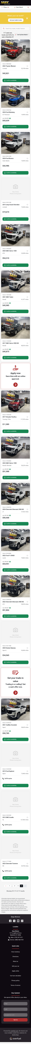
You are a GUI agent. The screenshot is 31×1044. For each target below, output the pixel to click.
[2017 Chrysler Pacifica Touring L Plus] (15, 402)
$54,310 (5, 258)
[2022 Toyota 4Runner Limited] (15, 51)
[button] (22, 2)
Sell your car (15, 966)
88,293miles (25, 345)
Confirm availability (11, 80)
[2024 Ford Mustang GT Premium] (15, 97)
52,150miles (25, 68)
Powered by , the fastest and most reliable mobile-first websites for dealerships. (15, 1033)
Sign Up (16, 1019)
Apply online (15, 971)
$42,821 (5, 73)
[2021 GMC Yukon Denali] (15, 282)
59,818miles (25, 604)
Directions (16, 956)
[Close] (27, 18)
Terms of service (15, 985)
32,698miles (25, 253)
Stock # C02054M (6, 769)
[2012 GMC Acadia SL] (15, 802)
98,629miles (25, 727)
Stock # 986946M (6, 64)
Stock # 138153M (6, 294)
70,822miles (25, 558)
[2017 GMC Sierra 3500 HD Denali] (15, 328)
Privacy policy (15, 980)
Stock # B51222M (6, 156)
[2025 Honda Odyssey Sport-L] (15, 632)
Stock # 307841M (6, 722)
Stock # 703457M (6, 414)
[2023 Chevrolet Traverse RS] (15, 848)
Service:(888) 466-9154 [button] (16, 940)
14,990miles (25, 114)
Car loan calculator (15, 975)
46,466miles (25, 650)
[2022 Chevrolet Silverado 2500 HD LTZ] (15, 586)
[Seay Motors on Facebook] (10, 921)
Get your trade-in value (16, 20)
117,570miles (25, 419)
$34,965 (5, 655)
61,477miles (25, 299)
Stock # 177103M (6, 861)
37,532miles (25, 512)
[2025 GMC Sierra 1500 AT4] (15, 235)
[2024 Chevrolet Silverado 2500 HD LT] (15, 494)
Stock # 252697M (6, 507)
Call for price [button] (8, 778)
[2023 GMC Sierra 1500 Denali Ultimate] (15, 448)
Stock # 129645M (6, 341)
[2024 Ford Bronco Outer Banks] (15, 143)
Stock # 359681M (6, 599)
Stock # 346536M (6, 248)
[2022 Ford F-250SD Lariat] (15, 540)
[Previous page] (6, 886)
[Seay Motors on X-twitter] (14, 921)
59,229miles (25, 465)
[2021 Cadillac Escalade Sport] (15, 710)
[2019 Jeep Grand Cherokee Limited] (15, 189)
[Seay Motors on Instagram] (21, 921)
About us (15, 961)
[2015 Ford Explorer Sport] (15, 756)
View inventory (15, 952)
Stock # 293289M (6, 461)
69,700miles (25, 866)
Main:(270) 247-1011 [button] (17, 937)
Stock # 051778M (6, 645)
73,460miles (25, 773)
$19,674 (5, 212)
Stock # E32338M (6, 553)
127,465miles (25, 820)
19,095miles (25, 161)
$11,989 (5, 424)
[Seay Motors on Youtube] (17, 921)
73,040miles (25, 207)
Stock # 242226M (6, 815)
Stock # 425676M (6, 110)
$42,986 (5, 166)
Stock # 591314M (6, 202)
